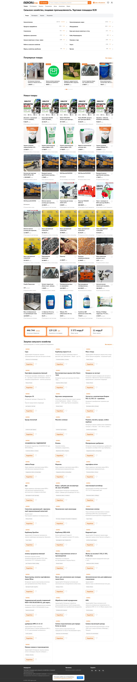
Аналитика (62, 6)
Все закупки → (109, 344)
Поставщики (33, 6)
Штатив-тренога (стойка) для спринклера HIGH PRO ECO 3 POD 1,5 (49, 201)
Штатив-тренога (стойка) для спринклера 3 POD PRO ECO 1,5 (31, 229)
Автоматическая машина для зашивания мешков (103, 285)
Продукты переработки (30, 26)
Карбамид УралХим (32, 532)
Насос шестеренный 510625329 (29, 257)
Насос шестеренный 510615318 (65, 229)
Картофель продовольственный (36, 373)
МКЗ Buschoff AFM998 (66, 173)
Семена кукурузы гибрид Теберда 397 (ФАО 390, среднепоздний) (102, 146)
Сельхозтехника (28, 22)
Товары (26, 6)
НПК (87, 600)
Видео (68, 6)
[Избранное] (108, 2)
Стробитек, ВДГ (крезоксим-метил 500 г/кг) (84, 312)
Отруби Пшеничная (29, 284)
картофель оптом (92, 464)
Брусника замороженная (64, 396)
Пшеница (62, 256)
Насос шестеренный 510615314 (47, 229)
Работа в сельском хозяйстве (32, 44)
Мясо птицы (90, 352)
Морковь (58, 464)
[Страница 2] (66, 89)
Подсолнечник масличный (46, 257)
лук (26, 486)
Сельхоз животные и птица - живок (33, 40)
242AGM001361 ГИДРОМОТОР (35, 443)
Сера (26, 352)
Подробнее (29, 364)
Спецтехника (27, 31)
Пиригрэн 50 (29, 396)
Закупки (41, 6)
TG (99, 670)
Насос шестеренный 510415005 (102, 229)
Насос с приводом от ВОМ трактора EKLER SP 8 (103, 201)
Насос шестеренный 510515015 (83, 229)
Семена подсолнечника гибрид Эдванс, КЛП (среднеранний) (48, 146)
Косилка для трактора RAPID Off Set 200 (30, 174)
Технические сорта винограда (65, 509)
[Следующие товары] (113, 74)
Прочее (72, 49)
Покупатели (48, 6)
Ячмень (58, 443)
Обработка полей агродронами (66, 600)
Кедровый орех (91, 532)
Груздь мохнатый (31, 420)
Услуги (71, 44)
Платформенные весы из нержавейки (66, 285)
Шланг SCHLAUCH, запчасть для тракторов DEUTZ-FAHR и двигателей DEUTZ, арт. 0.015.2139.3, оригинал (66, 118)
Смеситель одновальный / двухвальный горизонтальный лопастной (38, 510)
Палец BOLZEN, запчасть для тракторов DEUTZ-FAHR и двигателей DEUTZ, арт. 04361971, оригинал (85, 118)
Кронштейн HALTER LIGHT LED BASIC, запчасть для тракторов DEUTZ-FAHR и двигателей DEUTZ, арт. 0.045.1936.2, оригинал (48, 118)
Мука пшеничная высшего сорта (101, 257)
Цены (55, 6)
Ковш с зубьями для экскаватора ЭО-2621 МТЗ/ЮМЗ (66, 487)
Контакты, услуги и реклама (73, 670)
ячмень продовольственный (35, 554)
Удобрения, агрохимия (30, 35)
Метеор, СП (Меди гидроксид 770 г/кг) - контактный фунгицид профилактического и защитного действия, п (102, 312)
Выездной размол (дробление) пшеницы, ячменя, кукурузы (48, 174)
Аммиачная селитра (92, 509)
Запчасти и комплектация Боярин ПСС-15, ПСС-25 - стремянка (97, 397)
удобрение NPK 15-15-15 (33, 624)
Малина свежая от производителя (37, 647)
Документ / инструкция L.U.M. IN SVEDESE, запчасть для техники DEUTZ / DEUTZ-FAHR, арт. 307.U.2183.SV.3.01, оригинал (30, 118)
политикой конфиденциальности (63, 678)
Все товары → (109, 58)
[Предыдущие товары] (23, 74)
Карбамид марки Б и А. (63, 352)
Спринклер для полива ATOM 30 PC (66, 201)
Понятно (80, 677)
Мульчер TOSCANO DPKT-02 (83, 201)
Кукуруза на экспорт (93, 373)
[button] (89, 2)
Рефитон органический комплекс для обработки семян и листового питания (84, 146)
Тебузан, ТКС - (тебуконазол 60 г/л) (66, 312)
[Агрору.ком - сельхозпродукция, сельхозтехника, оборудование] (31, 2)
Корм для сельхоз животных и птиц (80, 31)
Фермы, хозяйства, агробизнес (32, 49)
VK (92, 670)
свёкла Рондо (29, 464)
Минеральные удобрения (94, 443)
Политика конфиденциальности (40, 675)
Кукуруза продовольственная (83, 257)
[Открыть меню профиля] (111, 2)
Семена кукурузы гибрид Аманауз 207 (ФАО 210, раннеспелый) (29, 146)
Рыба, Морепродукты (76, 35)
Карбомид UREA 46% (62, 532)
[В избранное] (39, 118)
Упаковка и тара (74, 40)
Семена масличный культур (95, 624)
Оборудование (74, 26)
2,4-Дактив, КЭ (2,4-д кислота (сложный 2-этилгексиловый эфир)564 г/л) (48, 312)
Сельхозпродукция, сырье (77, 22)
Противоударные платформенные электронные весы (83, 285)
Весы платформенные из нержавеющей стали (30, 312)
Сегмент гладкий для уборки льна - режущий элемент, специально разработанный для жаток (48, 285)
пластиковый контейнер (94, 486)
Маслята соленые (61, 420)
